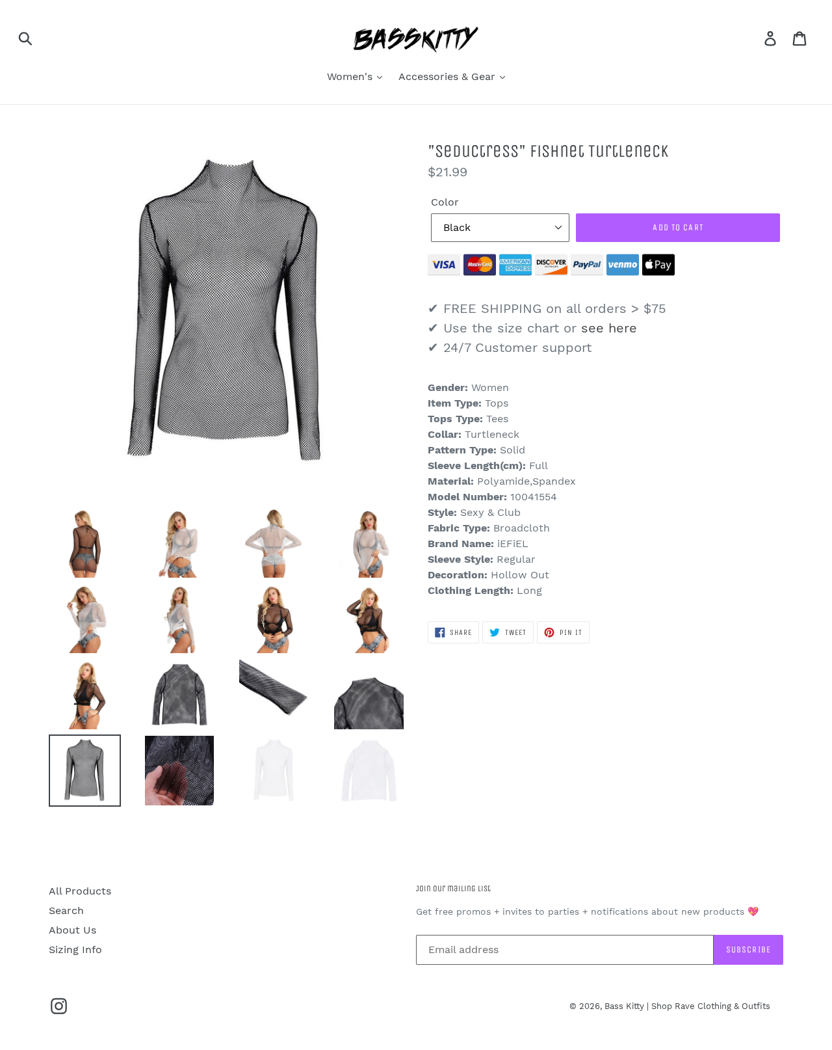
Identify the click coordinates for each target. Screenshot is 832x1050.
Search (66, 910)
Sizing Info (75, 949)
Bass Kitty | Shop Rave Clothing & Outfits (687, 1006)
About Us (72, 930)
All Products (80, 891)
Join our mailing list (453, 888)
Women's (351, 76)
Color (445, 202)
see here (609, 328)
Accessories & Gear (448, 76)
